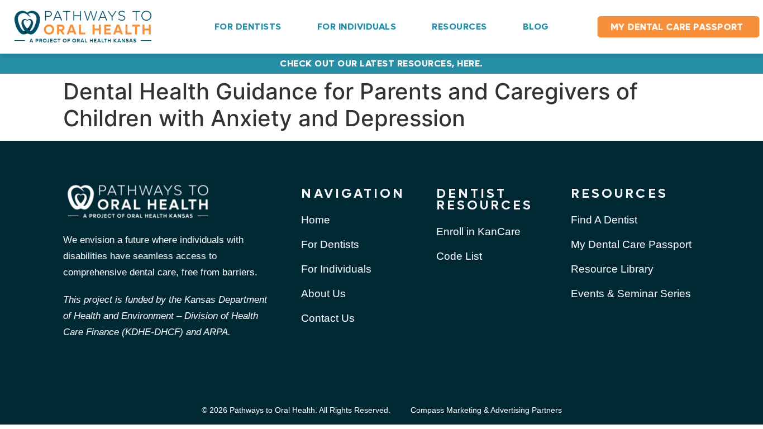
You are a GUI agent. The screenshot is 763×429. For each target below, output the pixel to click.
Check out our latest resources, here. (381, 63)
